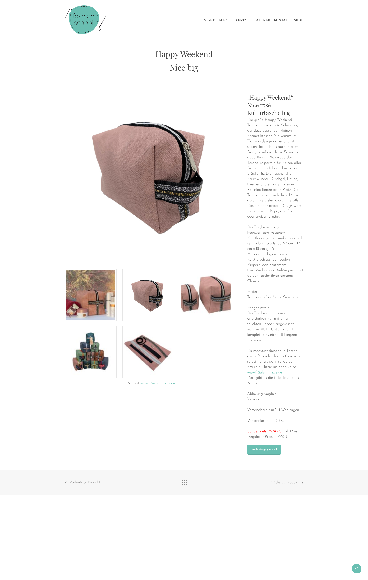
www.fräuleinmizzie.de (157, 383)
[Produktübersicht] (184, 481)
